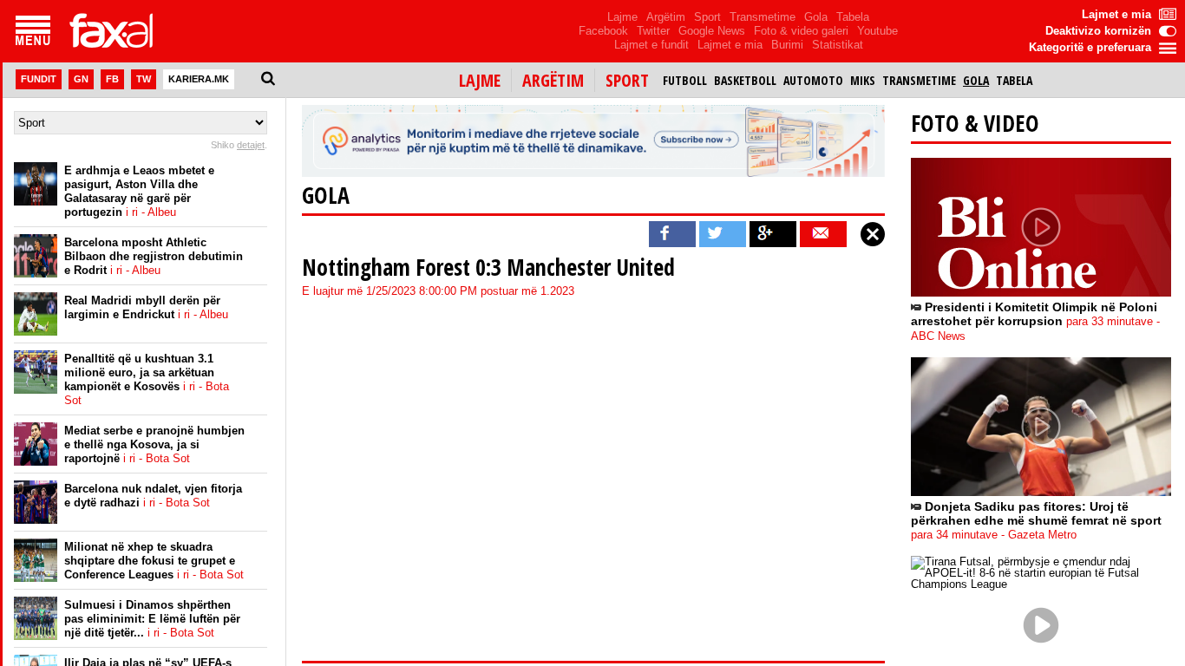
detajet (251, 145)
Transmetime (762, 16)
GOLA (326, 195)
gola (976, 80)
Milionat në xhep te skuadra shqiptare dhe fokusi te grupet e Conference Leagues (154, 560)
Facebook (603, 30)
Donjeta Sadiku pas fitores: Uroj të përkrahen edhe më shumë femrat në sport (1036, 520)
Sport (707, 16)
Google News (711, 30)
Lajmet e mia (730, 44)
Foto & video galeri (801, 30)
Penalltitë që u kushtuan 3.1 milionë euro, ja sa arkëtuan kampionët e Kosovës (146, 379)
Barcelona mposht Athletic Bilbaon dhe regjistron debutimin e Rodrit (153, 256)
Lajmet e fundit (651, 44)
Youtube (877, 30)
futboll (685, 80)
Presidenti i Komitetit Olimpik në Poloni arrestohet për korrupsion (1035, 321)
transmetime (919, 80)
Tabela (852, 16)
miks (862, 80)
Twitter (653, 30)
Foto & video (975, 123)
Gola (816, 16)
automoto (813, 80)
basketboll (745, 80)
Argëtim (665, 16)
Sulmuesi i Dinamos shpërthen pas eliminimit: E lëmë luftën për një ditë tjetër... (152, 618)
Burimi (787, 44)
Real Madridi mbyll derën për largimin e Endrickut (146, 307)
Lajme (622, 16)
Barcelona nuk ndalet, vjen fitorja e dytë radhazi (153, 495)
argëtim (553, 80)
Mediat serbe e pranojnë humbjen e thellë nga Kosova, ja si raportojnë (154, 444)
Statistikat (837, 44)
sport (627, 80)
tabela (1014, 80)
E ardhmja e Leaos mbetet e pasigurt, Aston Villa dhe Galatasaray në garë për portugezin (139, 191)
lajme (480, 80)
